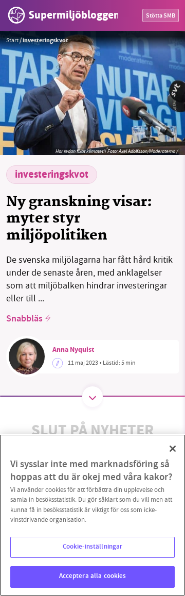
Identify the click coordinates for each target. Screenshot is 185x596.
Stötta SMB (160, 16)
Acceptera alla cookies (92, 576)
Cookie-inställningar (93, 547)
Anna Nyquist (73, 350)
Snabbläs (24, 319)
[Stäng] (172, 448)
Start (12, 40)
